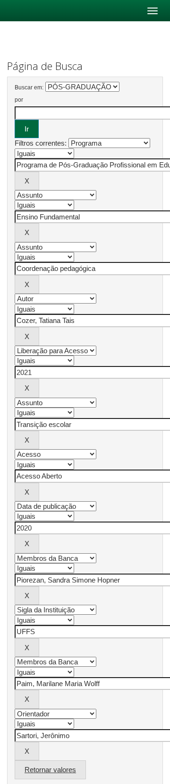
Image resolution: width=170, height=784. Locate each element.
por (19, 99)
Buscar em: (29, 87)
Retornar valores (50, 770)
